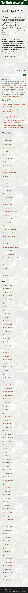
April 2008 (7, 548)
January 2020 (8, 324)
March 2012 (8, 381)
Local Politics (8, 222)
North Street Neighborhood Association (12, 589)
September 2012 (9, 367)
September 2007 (9, 572)
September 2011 (9, 402)
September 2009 (9, 487)
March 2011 (8, 423)
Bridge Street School (10, 147)
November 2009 (9, 480)
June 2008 (7, 541)
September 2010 (9, 445)
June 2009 (7, 498)
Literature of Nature (10, 218)
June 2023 (7, 320)
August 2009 (8, 491)
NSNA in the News (9, 240)
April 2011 (7, 420)
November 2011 (9, 395)
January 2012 (8, 388)
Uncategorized (8, 265)
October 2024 (8, 299)
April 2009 (7, 505)
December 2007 (9, 562)
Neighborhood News (10, 233)
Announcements (9, 140)
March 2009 (8, 509)
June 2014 (7, 335)
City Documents (9, 158)
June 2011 (7, 413)
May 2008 (7, 544)
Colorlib (13, 591)
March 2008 (8, 551)
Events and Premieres (10, 172)
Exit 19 (6, 176)
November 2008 (9, 523)
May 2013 (7, 352)
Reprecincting (8, 250)
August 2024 (8, 306)
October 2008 (8, 526)
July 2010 (7, 452)
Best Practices (8, 144)
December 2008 (9, 519)
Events (6, 169)
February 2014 (8, 345)
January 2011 (8, 430)
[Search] (24, 75)
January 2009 (8, 516)
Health (6, 186)
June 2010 (7, 455)
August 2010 (8, 448)
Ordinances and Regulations (12, 247)
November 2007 (9, 565)
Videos (6, 268)
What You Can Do (9, 275)
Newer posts (20, 70)
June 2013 (7, 349)
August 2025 (8, 292)
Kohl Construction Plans (11, 211)
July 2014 (7, 331)
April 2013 (7, 356)
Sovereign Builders (9, 254)
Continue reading (19, 60)
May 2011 (7, 416)
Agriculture (7, 137)
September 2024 (9, 303)
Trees (6, 261)
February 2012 (8, 384)
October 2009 (8, 484)
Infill (24, 31)
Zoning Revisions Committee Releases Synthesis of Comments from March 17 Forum (14, 22)
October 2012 (8, 363)
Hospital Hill (8, 190)
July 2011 (7, 409)
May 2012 (7, 377)
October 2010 (8, 441)
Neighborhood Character (7, 32)
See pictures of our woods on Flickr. (11, 96)
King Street (7, 208)
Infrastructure (8, 204)
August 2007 (8, 576)
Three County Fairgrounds (11, 257)
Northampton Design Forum (12, 236)
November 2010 (9, 438)
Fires (6, 179)
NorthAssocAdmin (16, 31)
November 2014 (9, 327)
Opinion (7, 243)
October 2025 (8, 285)
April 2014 (7, 338)
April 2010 (7, 462)
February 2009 (8, 512)
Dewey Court (8, 165)
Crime (6, 162)
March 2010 (8, 466)
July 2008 (7, 537)
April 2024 (7, 317)
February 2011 (8, 427)
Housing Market (9, 197)
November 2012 (9, 359)
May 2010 (7, 459)
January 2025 (8, 296)
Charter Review (9, 155)
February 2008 (8, 555)
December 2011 (9, 391)
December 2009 (9, 477)
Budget (7, 151)
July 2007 (7, 580)
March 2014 (8, 342)
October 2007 (8, 569)
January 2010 (8, 473)
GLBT (6, 183)
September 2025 (9, 288)
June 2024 (7, 310)
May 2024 (7, 313)
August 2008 (8, 533)
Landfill (7, 215)
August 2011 (8, 406)
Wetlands (7, 272)
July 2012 (7, 370)
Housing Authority (9, 194)
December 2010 (9, 434)
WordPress (22, 591)
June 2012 (7, 374)
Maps (6, 226)
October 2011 (8, 398)
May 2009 (7, 501)
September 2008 (9, 530)
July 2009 (7, 494)
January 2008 (8, 558)
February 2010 (8, 470)
